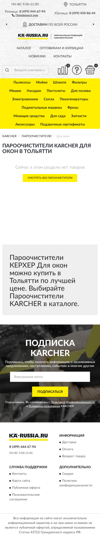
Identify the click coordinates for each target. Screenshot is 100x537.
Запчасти (79, 116)
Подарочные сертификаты (62, 124)
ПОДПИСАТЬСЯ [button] (50, 392)
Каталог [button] (24, 48)
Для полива (81, 91)
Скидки (67, 474)
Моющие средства (29, 116)
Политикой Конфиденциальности (73, 402)
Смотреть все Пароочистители (50, 178)
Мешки (15, 91)
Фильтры (79, 82)
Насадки (34, 91)
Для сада (58, 116)
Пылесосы (21, 82)
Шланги (59, 82)
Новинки (37, 56)
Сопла (49, 99)
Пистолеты (56, 91)
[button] (25, 15)
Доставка (69, 442)
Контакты (62, 56)
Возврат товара (73, 456)
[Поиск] (7, 70)
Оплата (67, 449)
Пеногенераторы (74, 99)
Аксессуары (25, 124)
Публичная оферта (26, 488)
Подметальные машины (42, 107)
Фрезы (72, 107)
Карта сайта (21, 481)
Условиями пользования (44, 406)
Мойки (41, 82)
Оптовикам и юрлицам (61, 48)
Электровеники (25, 99)
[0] (90, 70)
